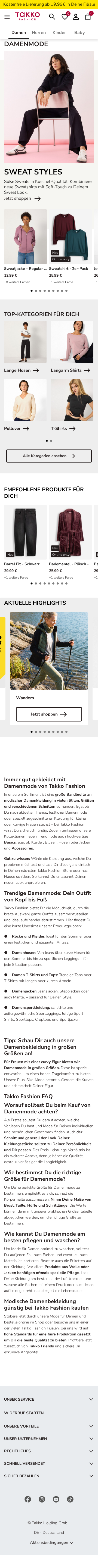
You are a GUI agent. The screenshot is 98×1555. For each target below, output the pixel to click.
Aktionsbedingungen (49, 1542)
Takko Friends (41, 1346)
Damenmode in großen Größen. (32, 1067)
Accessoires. (23, 848)
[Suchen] (52, 16)
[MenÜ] (7, 16)
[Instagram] (42, 1499)
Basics (10, 842)
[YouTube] (56, 1499)
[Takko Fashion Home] (27, 15)
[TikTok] (70, 1499)
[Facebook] (28, 1499)
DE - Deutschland (49, 1532)
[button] (31, 291)
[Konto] (76, 16)
